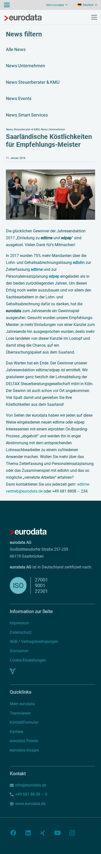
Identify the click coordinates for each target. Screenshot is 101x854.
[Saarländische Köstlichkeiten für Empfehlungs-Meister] (50, 173)
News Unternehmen (25, 65)
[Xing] (42, 832)
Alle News (15, 49)
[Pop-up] (12, 671)
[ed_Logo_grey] (23, 17)
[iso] (40, 585)
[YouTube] (57, 832)
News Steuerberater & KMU (33, 82)
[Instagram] (72, 832)
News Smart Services (27, 115)
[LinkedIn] (28, 832)
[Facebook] (13, 832)
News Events (18, 98)
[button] (7, 5)
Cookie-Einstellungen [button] (28, 660)
